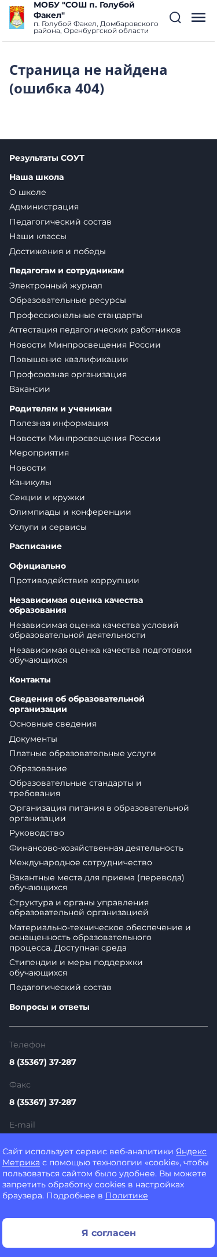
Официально (37, 566)
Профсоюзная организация (68, 374)
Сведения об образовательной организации (77, 704)
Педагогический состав (60, 221)
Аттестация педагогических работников (95, 329)
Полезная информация (58, 423)
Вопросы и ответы (49, 1007)
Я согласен (109, 1232)
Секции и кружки (47, 497)
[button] (175, 17)
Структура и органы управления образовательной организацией (79, 907)
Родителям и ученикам (60, 409)
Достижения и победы (57, 251)
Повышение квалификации (68, 359)
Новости (27, 468)
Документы (33, 739)
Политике (126, 1195)
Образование (38, 768)
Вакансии (29, 389)
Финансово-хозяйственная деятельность (96, 848)
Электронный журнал (55, 285)
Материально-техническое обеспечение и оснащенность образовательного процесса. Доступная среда (100, 937)
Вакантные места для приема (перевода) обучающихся (97, 882)
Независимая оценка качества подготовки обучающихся (100, 655)
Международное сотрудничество (80, 862)
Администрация (44, 206)
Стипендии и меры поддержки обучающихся (76, 967)
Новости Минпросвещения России (85, 344)
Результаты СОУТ (46, 158)
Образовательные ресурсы (67, 300)
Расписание (35, 546)
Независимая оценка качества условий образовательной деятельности (94, 630)
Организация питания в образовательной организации (99, 813)
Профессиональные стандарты (75, 315)
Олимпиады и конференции (70, 512)
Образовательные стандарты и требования (75, 788)
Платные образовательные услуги (82, 753)
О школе (27, 192)
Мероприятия (39, 452)
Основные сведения (53, 723)
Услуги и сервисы (48, 527)
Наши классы (38, 236)
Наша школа (36, 177)
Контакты (30, 680)
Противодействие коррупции (74, 580)
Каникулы (30, 482)
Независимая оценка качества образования (76, 605)
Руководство (36, 833)
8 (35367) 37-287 (42, 1062)
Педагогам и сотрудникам (66, 271)
